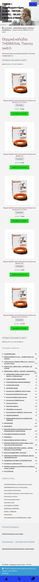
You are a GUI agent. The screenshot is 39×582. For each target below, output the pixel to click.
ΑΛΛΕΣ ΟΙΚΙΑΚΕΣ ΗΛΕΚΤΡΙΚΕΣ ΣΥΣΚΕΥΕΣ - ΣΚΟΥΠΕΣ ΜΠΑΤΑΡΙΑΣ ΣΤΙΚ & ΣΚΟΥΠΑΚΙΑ (18, 448)
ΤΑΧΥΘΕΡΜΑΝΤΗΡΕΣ (9, 354)
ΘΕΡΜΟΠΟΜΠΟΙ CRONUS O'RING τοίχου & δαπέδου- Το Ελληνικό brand (17, 375)
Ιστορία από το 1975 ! (9, 502)
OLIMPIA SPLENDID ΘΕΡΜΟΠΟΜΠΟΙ (16, 379)
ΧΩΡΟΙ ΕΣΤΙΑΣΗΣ (8, 514)
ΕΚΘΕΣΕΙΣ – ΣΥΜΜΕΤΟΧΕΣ (10, 511)
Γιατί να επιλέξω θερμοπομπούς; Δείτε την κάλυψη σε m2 (18, 493)
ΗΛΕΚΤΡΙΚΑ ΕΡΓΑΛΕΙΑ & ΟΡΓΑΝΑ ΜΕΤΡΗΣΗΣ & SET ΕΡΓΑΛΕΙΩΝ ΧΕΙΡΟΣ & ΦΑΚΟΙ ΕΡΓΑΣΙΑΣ (18, 430)
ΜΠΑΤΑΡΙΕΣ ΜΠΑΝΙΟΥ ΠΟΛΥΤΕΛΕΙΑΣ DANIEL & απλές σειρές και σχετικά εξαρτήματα (18, 444)
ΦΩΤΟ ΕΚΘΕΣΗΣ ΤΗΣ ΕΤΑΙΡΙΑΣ (11, 505)
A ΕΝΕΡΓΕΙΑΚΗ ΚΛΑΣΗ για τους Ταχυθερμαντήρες (16, 487)
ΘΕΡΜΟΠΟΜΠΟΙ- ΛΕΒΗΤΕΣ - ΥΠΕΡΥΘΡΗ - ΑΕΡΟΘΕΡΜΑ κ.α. (20, 371)
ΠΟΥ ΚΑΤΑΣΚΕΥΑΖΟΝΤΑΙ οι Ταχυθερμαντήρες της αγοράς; (18, 484)
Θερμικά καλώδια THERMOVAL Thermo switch (19, 412)
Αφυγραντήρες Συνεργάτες (11, 496)
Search (19, 579)
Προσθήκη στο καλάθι (19, 113)
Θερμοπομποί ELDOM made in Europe (16, 394)
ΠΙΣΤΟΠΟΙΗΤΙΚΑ (8, 471)
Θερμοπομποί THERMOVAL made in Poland (18, 391)
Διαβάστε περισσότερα (19, 167)
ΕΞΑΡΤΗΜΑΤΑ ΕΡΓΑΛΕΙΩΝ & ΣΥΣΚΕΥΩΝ (14, 434)
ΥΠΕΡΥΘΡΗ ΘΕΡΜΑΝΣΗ (12, 415)
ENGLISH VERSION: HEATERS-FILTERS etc (15, 440)
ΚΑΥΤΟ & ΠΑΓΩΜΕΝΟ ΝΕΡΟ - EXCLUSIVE (15, 452)
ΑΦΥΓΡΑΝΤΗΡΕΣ (8, 423)
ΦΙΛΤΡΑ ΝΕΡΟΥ (8, 426)
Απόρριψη (5, 573)
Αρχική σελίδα (8, 28)
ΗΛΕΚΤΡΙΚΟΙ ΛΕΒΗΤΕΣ (12, 406)
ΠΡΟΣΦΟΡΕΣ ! (8, 437)
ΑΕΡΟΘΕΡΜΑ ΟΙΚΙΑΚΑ (12, 388)
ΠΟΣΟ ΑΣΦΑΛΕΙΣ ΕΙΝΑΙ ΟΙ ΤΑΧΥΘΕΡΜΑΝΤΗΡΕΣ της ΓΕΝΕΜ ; (18, 517)
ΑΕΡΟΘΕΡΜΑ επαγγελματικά (14, 409)
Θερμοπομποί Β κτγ (12, 403)
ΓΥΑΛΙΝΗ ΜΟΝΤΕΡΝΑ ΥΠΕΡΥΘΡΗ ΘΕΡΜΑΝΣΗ (18, 382)
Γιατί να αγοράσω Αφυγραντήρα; (12, 499)
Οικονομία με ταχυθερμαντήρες (13, 463)
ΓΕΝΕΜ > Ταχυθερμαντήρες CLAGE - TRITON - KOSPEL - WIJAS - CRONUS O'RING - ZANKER (13, 12)
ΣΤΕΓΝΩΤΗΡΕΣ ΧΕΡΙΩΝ (12, 385)
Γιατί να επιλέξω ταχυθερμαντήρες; (12, 490)
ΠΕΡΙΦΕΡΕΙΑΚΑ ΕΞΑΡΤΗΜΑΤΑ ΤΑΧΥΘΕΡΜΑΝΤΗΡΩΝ (18, 460)
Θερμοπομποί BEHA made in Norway (16, 397)
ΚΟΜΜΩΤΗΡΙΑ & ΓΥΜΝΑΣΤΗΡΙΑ (11, 508)
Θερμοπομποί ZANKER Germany (15, 400)
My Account (6, 579)
